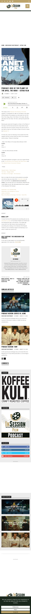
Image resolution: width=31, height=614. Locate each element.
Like (27, 446)
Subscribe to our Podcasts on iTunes (10, 191)
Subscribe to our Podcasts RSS (9, 189)
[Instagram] (7, 1)
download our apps (6, 220)
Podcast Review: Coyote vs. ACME (14, 313)
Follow (26, 449)
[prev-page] (2, 359)
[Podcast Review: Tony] (15, 335)
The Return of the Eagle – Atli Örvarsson (11, 173)
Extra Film (23, 45)
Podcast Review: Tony (9, 347)
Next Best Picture (23, 161)
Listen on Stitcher (6, 193)
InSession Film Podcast (12, 45)
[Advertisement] (15, 26)
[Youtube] (10, 1)
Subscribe (26, 456)
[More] (18, 97)
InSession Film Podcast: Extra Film (18, 111)
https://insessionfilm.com (15, 261)
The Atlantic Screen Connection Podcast (11, 163)
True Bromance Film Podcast (11, 161)
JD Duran (6, 93)
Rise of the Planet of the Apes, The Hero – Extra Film (14, 194)
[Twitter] (4, 1)
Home (3, 45)
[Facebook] (2, 1)
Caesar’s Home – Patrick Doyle (9, 170)
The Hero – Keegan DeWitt (8, 171)
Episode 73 (6, 131)
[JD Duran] (3, 94)
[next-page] (5, 359)
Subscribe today (21, 179)
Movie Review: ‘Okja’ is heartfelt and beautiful (8, 280)
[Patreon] (12, 1)
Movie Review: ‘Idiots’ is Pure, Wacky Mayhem (15, 523)
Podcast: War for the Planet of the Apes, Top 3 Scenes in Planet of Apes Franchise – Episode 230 (22, 281)
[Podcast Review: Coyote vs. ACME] (15, 302)
